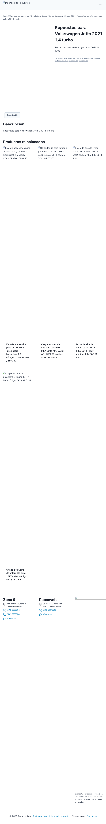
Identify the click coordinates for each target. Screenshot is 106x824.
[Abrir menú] (100, 5)
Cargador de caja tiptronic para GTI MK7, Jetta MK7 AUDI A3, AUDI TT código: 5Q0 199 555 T (52, 351)
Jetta (92, 58)
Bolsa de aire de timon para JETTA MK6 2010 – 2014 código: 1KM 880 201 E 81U (87, 351)
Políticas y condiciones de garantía (51, 816)
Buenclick (92, 816)
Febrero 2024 (78, 58)
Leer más (46, 366)
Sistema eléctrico (61, 61)
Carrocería (68, 58)
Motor (97, 58)
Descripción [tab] (12, 115)
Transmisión (83, 61)
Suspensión (73, 61)
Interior (87, 58)
